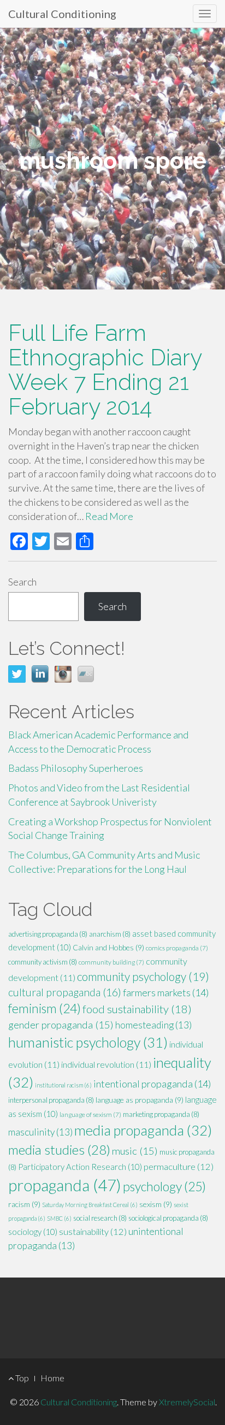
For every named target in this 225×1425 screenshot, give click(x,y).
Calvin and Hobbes (108, 947)
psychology (164, 1186)
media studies (59, 1149)
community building (111, 962)
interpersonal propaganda (51, 1100)
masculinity (40, 1132)
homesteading (153, 1025)
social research (100, 1218)
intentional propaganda (152, 1084)
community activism (42, 961)
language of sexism (90, 1114)
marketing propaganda (161, 1114)
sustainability (93, 1231)
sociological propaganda (168, 1218)
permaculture (179, 1166)
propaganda (64, 1185)
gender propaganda (61, 1025)
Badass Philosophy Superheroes (75, 768)
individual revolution (106, 1064)
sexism (155, 1204)
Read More (109, 516)
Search (22, 582)
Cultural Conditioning (62, 13)
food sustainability (137, 1008)
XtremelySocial (187, 1402)
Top (21, 1378)
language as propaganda (139, 1099)
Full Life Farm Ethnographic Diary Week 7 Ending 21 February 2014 (105, 370)
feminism (44, 1008)
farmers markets (166, 992)
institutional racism (63, 1085)
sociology (32, 1232)
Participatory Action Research (80, 1167)
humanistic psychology (88, 1042)
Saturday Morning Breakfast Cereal (90, 1204)
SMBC (59, 1218)
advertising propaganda (47, 934)
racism (24, 1204)
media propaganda (143, 1130)
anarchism (110, 934)
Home (52, 1378)
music (135, 1151)
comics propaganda (177, 948)
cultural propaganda (64, 992)
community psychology (143, 976)
